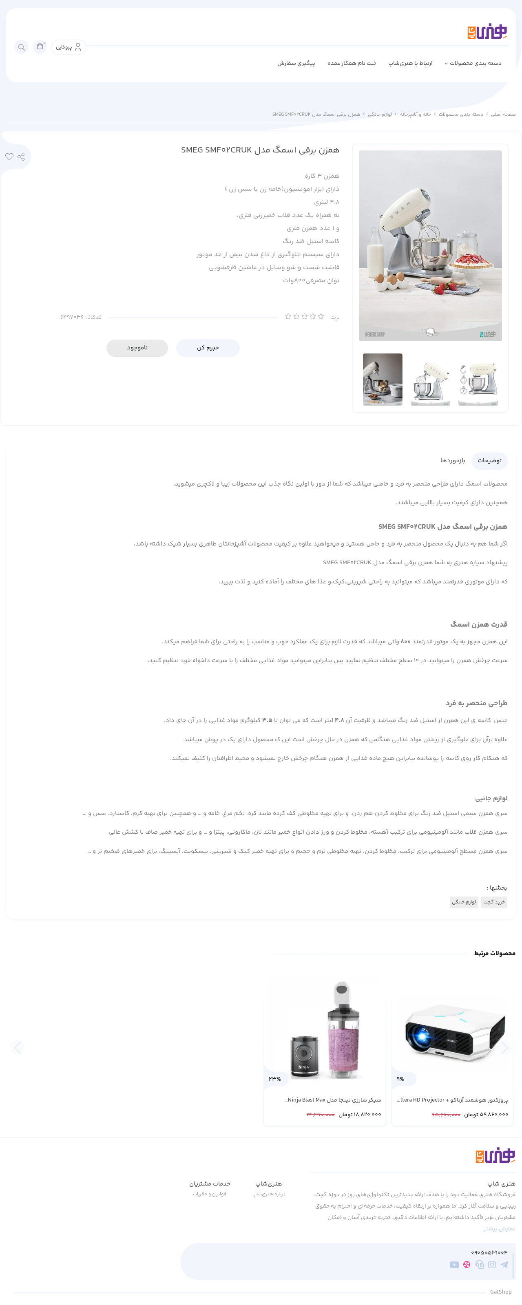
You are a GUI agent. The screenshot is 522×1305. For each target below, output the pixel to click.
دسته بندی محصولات (476, 63)
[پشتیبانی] (479, 1266)
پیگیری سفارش (296, 63)
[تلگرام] (504, 1266)
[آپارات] (466, 1266)
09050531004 (489, 1253)
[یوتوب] (454, 1266)
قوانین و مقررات (210, 1194)
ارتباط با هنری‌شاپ (410, 63)
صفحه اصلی (503, 115)
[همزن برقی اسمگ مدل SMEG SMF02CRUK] (413, 1159)
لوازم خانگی (380, 115)
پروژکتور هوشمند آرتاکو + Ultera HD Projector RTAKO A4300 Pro (453, 1100)
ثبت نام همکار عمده (351, 63)
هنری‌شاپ (268, 1184)
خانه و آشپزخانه (415, 115)
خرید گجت (494, 902)
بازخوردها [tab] (452, 461)
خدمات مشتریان (209, 1184)
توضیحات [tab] (490, 461)
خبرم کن (208, 348)
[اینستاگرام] (492, 1266)
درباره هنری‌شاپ (268, 1194)
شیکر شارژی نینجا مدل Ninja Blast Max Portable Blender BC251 (334, 1100)
